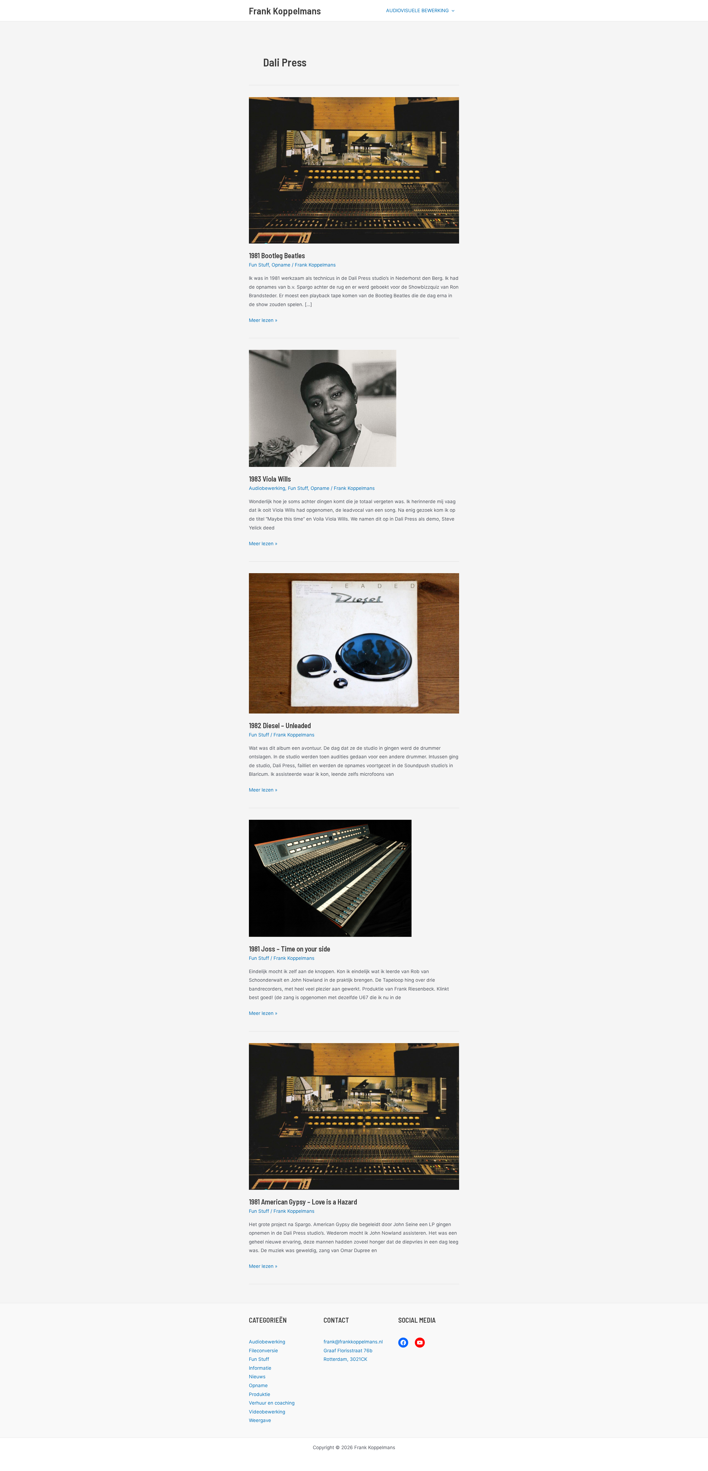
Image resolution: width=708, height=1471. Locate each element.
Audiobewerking (267, 488)
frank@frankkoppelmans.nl (353, 1342)
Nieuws (257, 1376)
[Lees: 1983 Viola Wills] (322, 408)
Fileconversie (263, 1350)
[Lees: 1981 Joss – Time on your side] (330, 878)
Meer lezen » (263, 321)
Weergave (260, 1420)
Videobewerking (267, 1412)
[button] (451, 10)
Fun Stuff (259, 265)
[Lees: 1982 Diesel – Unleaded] (354, 643)
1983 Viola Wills (270, 478)
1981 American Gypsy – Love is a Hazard (303, 1201)
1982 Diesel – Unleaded (280, 725)
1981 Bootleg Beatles (277, 255)
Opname (281, 265)
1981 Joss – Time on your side (289, 948)
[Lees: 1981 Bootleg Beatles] (354, 170)
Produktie (259, 1394)
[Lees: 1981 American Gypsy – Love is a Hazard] (354, 1116)
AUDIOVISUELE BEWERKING (417, 10)
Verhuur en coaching (272, 1403)
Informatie (260, 1368)
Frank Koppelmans (285, 10)
